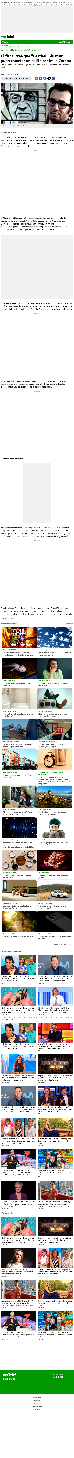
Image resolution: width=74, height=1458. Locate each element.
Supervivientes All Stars (27, 2)
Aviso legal (37, 1403)
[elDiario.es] (9, 1379)
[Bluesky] (45, 78)
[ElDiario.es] (65, 42)
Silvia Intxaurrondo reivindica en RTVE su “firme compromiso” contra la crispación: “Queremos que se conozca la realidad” (54, 1010)
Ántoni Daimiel (36, 2)
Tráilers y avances (15, 46)
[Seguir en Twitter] (54, 1377)
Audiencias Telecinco (17, 2)
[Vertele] (9, 1374)
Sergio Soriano (42, 1014)
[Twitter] (49, 78)
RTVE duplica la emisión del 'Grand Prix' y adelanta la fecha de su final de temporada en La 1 (55, 1172)
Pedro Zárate (5, 1082)
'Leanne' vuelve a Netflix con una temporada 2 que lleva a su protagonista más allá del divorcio (55, 1141)
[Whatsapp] (36, 78)
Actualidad (4, 45)
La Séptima (42, 2)
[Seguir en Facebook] (56, 1377)
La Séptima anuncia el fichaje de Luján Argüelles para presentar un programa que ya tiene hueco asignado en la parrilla (17, 1172)
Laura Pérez (4, 1014)
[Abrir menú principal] (72, 36)
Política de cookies (37, 1406)
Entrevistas (26, 46)
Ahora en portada (7, 1019)
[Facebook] (40, 78)
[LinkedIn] (53, 78)
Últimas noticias (7, 1213)
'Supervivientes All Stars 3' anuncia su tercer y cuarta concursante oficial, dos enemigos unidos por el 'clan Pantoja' (55, 1077)
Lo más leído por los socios (11, 951)
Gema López (55, 2)
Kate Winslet (70, 2)
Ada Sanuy (41, 1145)
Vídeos (5, 42)
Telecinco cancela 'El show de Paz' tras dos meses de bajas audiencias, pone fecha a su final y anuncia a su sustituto (17, 1077)
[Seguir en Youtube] (61, 1377)
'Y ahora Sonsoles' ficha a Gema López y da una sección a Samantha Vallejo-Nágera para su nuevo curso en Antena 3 (18, 1141)
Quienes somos (37, 1398)
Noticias (11, 618)
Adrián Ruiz (4, 983)
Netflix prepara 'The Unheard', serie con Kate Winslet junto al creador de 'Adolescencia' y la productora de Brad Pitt (18, 1271)
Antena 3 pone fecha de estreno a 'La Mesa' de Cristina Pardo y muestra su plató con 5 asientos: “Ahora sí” (17, 1204)
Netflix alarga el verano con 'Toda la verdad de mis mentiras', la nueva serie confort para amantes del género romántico (18, 1010)
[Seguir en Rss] (64, 1377)
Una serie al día (49, 2)
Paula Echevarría (62, 2)
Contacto (37, 1400)
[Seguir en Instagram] (58, 1377)
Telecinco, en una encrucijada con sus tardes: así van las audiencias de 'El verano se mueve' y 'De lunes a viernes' (18, 978)
